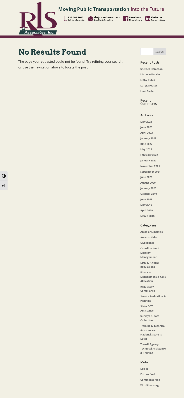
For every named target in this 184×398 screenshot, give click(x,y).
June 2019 (146, 199)
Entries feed (147, 374)
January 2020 (148, 188)
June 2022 (146, 144)
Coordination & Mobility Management (149, 253)
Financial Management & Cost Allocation (153, 277)
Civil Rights (147, 242)
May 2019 (146, 204)
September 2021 (150, 171)
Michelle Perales (150, 74)
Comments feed (150, 379)
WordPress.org (149, 385)
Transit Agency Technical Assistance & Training (153, 349)
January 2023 (148, 138)
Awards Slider (148, 237)
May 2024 (146, 121)
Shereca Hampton (151, 69)
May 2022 (146, 149)
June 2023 (146, 127)
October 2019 (148, 193)
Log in (144, 368)
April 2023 (146, 132)
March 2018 (147, 216)
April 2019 (146, 210)
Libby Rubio (147, 80)
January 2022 (148, 160)
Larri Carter (147, 91)
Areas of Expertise (151, 232)
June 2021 (146, 177)
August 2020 (148, 182)
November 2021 (150, 166)
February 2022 (149, 155)
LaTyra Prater (148, 85)
